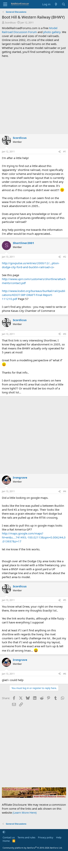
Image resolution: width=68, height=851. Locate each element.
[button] (4, 832)
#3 (64, 334)
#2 (64, 256)
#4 (64, 491)
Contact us (9, 837)
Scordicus (10, 22)
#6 (64, 673)
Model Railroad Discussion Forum (29, 30)
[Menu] (5, 4)
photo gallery (51, 32)
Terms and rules (26, 837)
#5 (64, 600)
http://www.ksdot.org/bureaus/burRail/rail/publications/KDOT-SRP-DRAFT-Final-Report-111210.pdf (33, 295)
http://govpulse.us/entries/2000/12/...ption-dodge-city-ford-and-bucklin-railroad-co (31, 265)
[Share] (59, 152)
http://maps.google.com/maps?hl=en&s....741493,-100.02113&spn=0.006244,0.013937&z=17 (34, 537)
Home (6, 841)
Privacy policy (45, 837)
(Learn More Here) (25, 812)
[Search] (63, 4)
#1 (64, 151)
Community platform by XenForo (33, 847)
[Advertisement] (34, 96)
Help (58, 837)
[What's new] (56, 4)
